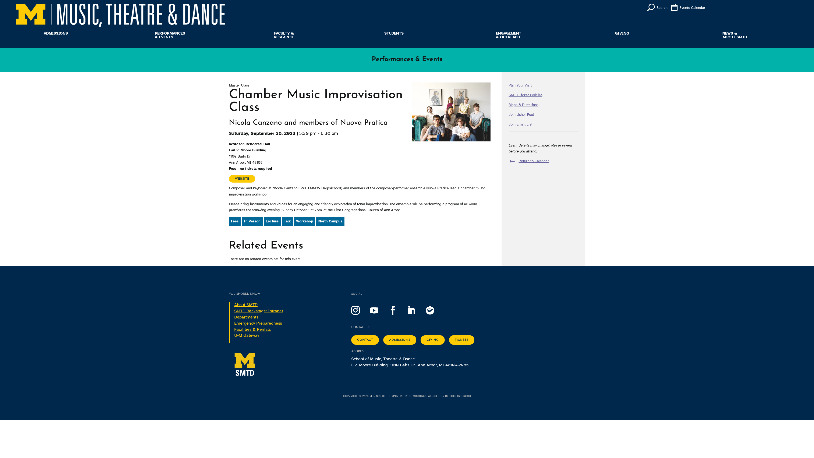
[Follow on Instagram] (359, 310)
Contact (365, 340)
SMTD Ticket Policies (525, 95)
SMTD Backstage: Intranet (258, 311)
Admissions (56, 33)
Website (242, 178)
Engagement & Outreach (508, 35)
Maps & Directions (523, 105)
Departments (246, 317)
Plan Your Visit (520, 85)
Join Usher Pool (521, 114)
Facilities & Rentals (252, 329)
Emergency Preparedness (258, 323)
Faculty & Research (284, 35)
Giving (622, 33)
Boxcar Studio (460, 396)
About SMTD (246, 304)
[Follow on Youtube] (378, 310)
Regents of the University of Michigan (398, 396)
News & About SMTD (734, 35)
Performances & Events (170, 35)
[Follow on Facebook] (397, 310)
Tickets (461, 340)
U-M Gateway (246, 335)
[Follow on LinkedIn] (415, 310)
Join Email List (520, 124)
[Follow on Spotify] (434, 310)
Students (394, 33)
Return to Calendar (534, 161)
